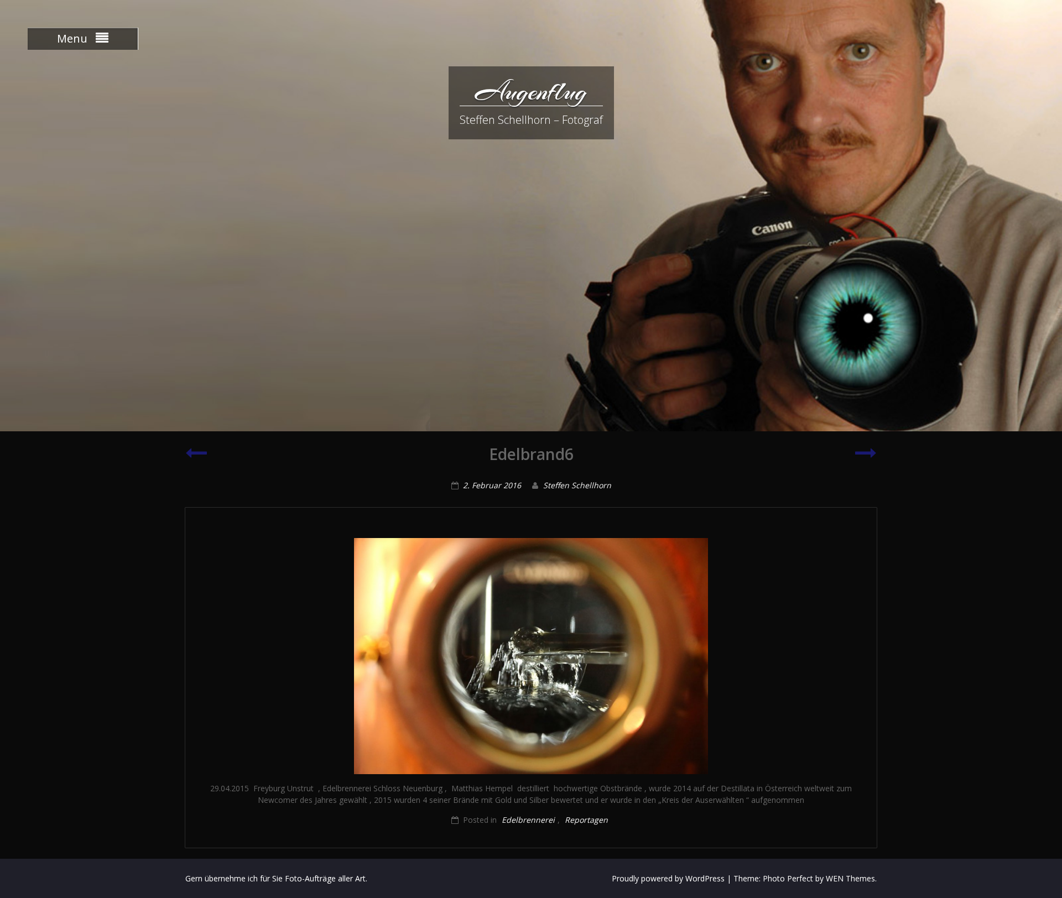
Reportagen (586, 820)
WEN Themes (850, 878)
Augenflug (531, 91)
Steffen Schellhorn (577, 485)
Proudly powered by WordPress (668, 878)
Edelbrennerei (528, 820)
